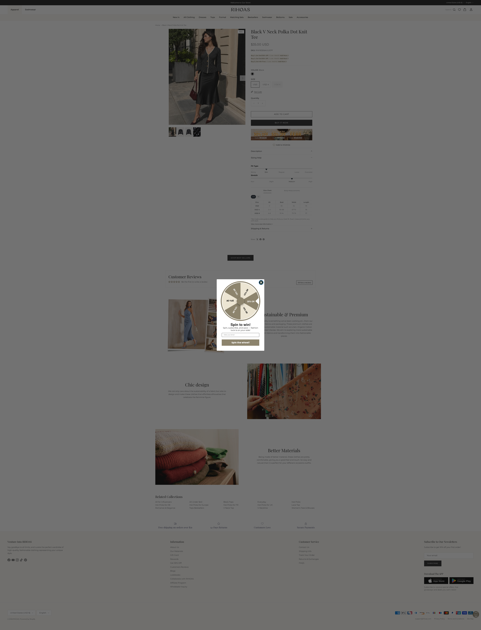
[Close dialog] (261, 282)
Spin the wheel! (240, 342)
